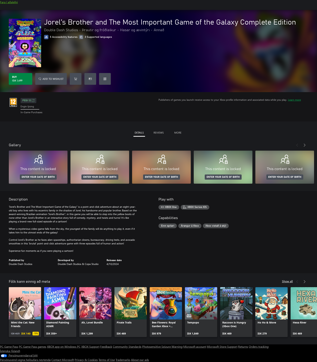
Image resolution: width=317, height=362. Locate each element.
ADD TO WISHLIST (53, 79)
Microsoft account (194, 346)
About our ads (140, 360)
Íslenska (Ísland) (10, 351)
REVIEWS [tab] (159, 132)
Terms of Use (107, 360)
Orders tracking (259, 346)
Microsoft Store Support (222, 346)
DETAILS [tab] (139, 132)
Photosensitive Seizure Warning (162, 346)
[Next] (304, 145)
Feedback (106, 346)
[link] (25, 312)
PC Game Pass (9, 346)
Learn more (294, 99)
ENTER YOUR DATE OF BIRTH (38, 177)
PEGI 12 (26, 100)
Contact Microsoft (62, 360)
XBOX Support (90, 346)
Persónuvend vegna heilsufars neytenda (25, 360)
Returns (243, 346)
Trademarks (123, 360)
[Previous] (297, 145)
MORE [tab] (177, 132)
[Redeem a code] (105, 79)
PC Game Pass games (32, 346)
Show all (287, 281)
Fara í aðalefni (9, 2)
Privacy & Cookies (86, 360)
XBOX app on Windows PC (64, 346)
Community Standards (127, 346)
